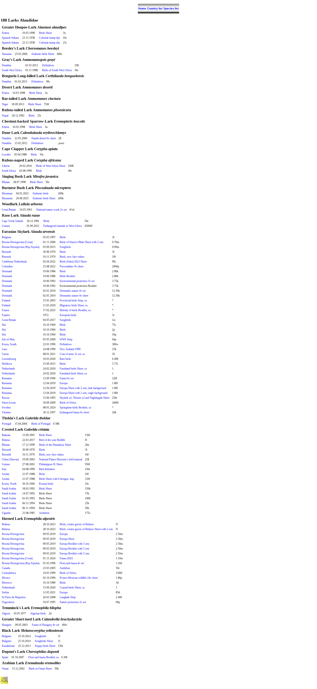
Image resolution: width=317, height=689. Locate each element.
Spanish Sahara (10, 37)
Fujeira (6, 315)
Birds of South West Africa (57, 70)
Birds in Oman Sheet (40, 668)
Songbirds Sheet (44, 641)
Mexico (6, 577)
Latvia (5, 354)
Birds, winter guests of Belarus (77, 524)
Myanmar (7, 193)
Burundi (6, 251)
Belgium (6, 237)
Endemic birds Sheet (43, 54)
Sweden (6, 407)
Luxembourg (9, 358)
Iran (4, 469)
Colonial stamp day (49, 37)
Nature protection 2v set (73, 602)
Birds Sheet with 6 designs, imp (56, 478)
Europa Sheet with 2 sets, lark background (83, 388)
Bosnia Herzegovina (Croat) (17, 242)
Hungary (7, 624)
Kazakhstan (8, 646)
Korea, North (9, 483)
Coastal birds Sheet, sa (72, 587)
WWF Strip (66, 339)
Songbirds (65, 247)
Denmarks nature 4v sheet (74, 295)
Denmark (7, 271)
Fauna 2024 (66, 558)
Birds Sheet (45, 33)
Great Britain (9, 209)
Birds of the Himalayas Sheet (55, 444)
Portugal (6, 423)
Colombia (7, 266)
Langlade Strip (68, 597)
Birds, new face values (72, 256)
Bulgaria (6, 636)
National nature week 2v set (51, 209)
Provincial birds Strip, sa (73, 300)
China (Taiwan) (10, 459)
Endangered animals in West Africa (62, 226)
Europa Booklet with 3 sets (74, 543)
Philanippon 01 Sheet (50, 464)
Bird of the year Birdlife (52, 440)
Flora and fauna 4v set (72, 563)
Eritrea (5, 33)
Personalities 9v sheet (71, 266)
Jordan (5, 474)
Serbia (5, 592)
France (5, 310)
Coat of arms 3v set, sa (72, 354)
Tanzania (6, 54)
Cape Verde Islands (12, 221)
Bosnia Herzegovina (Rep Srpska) (20, 247)
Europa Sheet (67, 538)
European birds (68, 315)
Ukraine (6, 412)
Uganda (6, 513)
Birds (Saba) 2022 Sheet (73, 261)
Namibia (6, 65)
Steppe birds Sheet (45, 646)
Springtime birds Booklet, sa (75, 407)
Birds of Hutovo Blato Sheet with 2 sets (82, 242)
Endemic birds (41, 193)
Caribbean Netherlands (14, 261)
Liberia (6, 166)
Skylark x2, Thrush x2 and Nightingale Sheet (84, 397)
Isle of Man (8, 339)
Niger (5, 104)
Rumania (7, 378)
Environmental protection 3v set (77, 281)
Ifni (4, 324)
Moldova (7, 363)
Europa (64, 383)
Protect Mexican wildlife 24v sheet (79, 577)
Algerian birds (38, 613)
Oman (5, 668)
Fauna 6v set (67, 378)
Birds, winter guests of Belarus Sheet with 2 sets (86, 529)
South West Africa (12, 70)
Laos (4, 349)
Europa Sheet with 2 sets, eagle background (83, 393)
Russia (5, 397)
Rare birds (65, 358)
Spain (5, 657)
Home (142, 8)
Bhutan (6, 182)
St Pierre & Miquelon (14, 597)
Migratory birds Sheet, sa (73, 305)
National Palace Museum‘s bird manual (60, 459)
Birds (32, 115)
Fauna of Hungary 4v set (45, 624)
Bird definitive (47, 469)
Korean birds (46, 483)
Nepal (5, 115)
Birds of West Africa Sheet (50, 166)
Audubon (44, 513)
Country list (154, 8)
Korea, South (9, 344)
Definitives (48, 65)
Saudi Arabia (9, 488)
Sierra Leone (9, 402)
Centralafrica (9, 573)
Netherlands (8, 368)
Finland (6, 300)
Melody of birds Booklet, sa (75, 310)
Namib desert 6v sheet (43, 138)
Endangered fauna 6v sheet (74, 412)
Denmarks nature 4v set (73, 290)
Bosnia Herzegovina (13, 534)
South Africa (9, 170)
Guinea (6, 226)
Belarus (6, 440)
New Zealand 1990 (70, 349)
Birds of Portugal (40, 423)
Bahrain (6, 435)
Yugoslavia (8, 602)
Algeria (6, 613)
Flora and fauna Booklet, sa (43, 657)
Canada (6, 568)
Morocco (7, 582)
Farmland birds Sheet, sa (73, 368)
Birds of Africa (68, 402)
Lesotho (6, 154)
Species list (171, 8)
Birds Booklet (67, 276)
